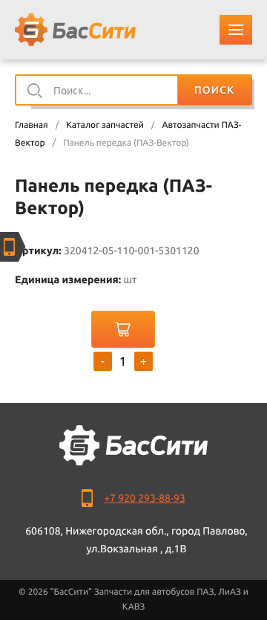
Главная (31, 125)
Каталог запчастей (105, 125)
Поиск (214, 90)
